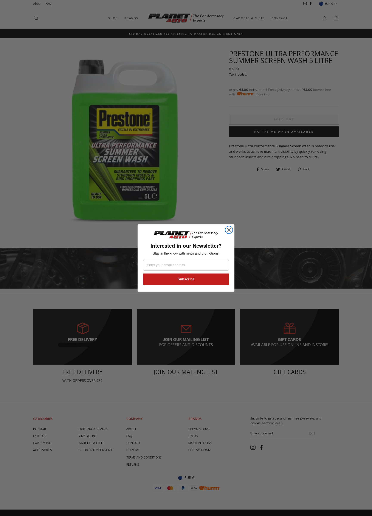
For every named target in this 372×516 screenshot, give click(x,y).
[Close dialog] (229, 230)
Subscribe (186, 279)
